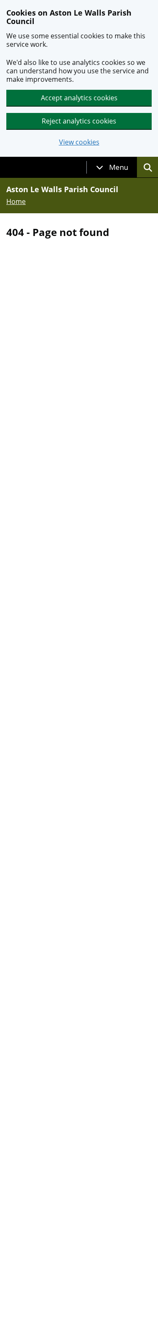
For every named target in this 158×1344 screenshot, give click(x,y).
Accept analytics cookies (79, 97)
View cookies (79, 142)
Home (16, 201)
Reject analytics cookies (79, 121)
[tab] (112, 167)
